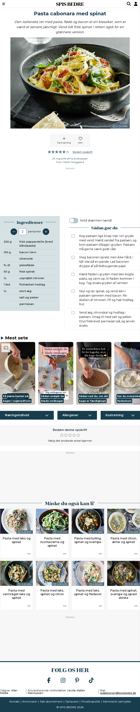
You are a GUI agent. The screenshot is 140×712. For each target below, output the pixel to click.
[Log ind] (135, 4)
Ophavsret (72, 701)
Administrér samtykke (117, 701)
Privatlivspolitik (90, 701)
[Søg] (128, 4)
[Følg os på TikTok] (91, 681)
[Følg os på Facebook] (48, 681)
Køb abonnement (51, 701)
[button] (17, 373)
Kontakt (14, 701)
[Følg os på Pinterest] (77, 681)
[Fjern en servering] (14, 231)
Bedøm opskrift (82, 152)
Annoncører (29, 701)
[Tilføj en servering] (46, 231)
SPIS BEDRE (70, 4)
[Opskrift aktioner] (29, 554)
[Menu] (15, 3)
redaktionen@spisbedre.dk (118, 693)
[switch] (73, 220)
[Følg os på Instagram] (63, 681)
